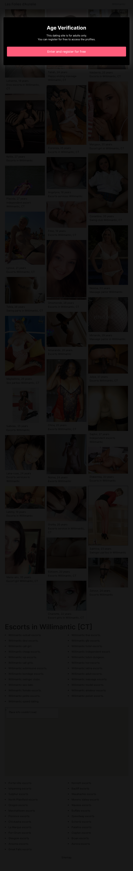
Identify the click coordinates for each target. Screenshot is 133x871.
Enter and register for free (66, 51)
